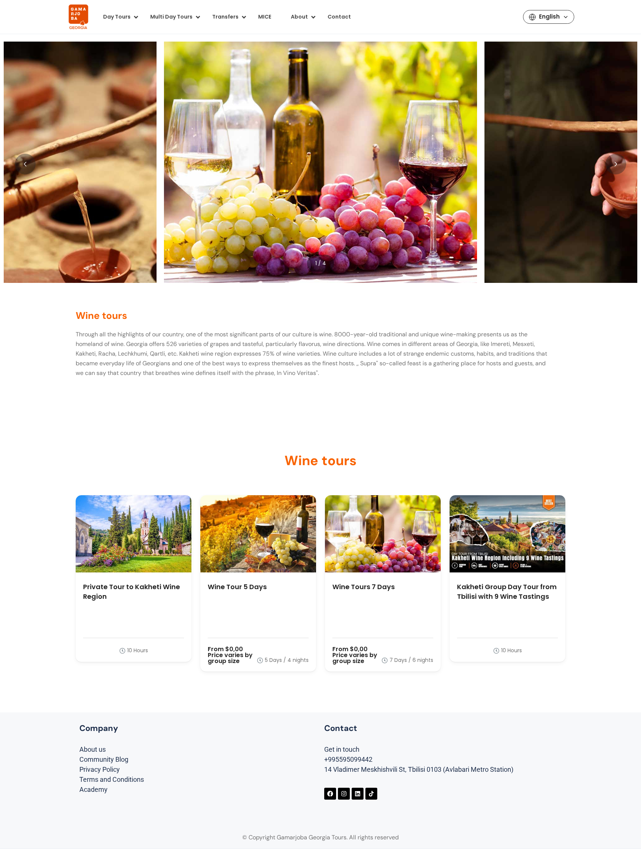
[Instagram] (344, 794)
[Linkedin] (358, 794)
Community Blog (103, 759)
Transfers (225, 16)
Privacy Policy (99, 769)
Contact (339, 16)
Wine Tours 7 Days (363, 586)
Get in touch (341, 749)
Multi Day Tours (171, 16)
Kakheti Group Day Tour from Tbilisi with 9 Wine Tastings (507, 591)
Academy (93, 789)
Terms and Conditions (111, 779)
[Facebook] (330, 794)
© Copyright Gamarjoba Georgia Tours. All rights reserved (320, 837)
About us (92, 749)
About (299, 16)
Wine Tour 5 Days (237, 586)
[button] (25, 164)
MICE (264, 16)
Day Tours (117, 16)
